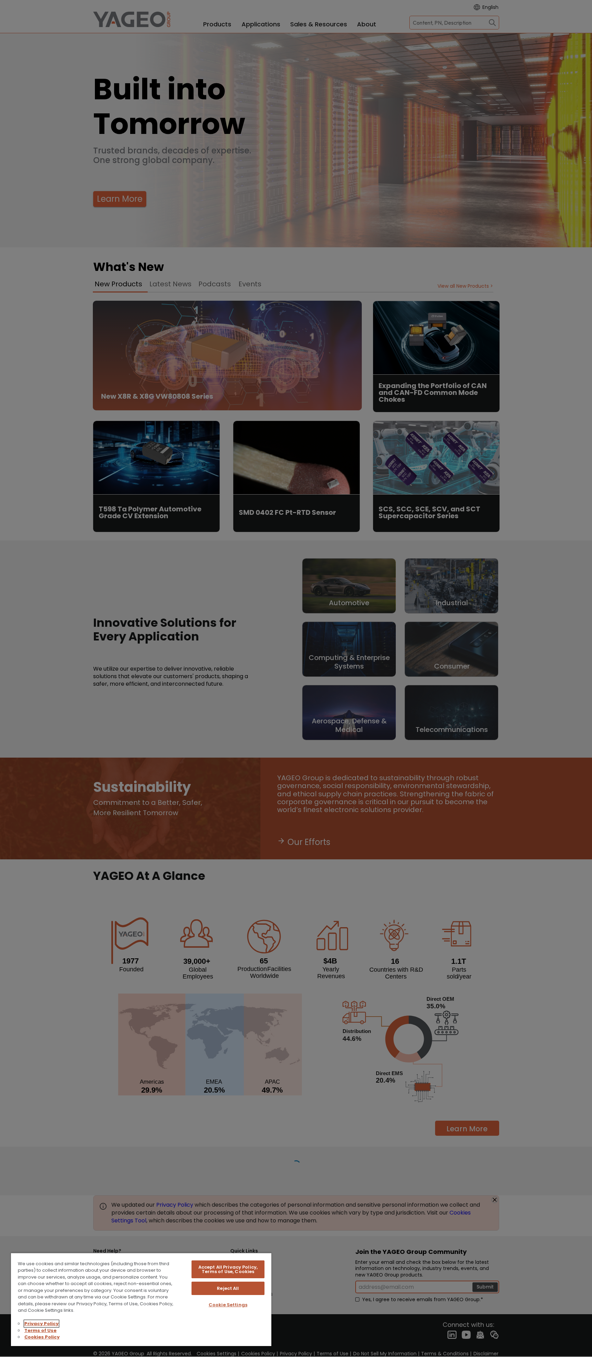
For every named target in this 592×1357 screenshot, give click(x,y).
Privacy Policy (41, 1323)
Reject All (228, 1288)
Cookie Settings (228, 1305)
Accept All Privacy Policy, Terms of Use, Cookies (228, 1269)
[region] (141, 1299)
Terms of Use (40, 1330)
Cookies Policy (42, 1337)
